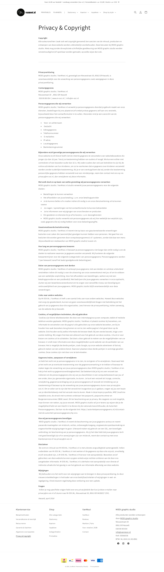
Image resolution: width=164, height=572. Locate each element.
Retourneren (21, 523)
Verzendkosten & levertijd (26, 519)
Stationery (53, 519)
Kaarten (52, 523)
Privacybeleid (94, 566)
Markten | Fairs (88, 523)
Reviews (85, 519)
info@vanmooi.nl (123, 532)
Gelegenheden (55, 532)
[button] (72, 12)
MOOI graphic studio (129, 518)
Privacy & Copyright (23, 536)
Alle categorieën (55, 515)
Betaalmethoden (22, 515)
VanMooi (85, 515)
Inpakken (53, 528)
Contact (85, 532)
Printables (53, 536)
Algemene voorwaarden (25, 532)
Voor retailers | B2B (89, 528)
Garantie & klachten (23, 528)
